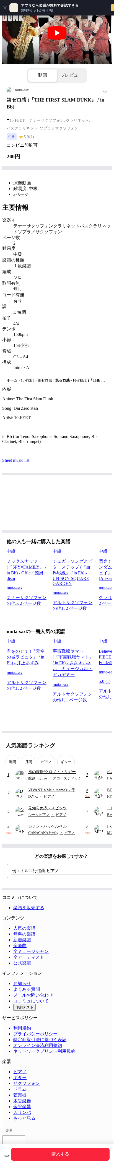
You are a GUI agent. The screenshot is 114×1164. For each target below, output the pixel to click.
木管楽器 (22, 1100)
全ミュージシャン (31, 951)
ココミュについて (31, 1001)
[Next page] (103, 745)
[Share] (105, 91)
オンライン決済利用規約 (37, 1045)
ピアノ (20, 1071)
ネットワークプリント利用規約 (44, 1051)
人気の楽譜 (24, 928)
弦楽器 (20, 1095)
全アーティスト (28, 957)
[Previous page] (94, 745)
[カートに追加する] (6, 1156)
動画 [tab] (42, 75)
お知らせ (22, 983)
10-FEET (27, 380)
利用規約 (22, 1028)
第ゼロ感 (45, 380)
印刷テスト (24, 1007)
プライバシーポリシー (35, 1033)
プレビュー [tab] (71, 75)
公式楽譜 (22, 963)
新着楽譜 (22, 939)
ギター (20, 1077)
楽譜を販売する (28, 907)
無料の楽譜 (24, 934)
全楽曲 (20, 945)
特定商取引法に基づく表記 (39, 1039)
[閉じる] (5, 7)
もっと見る (24, 1118)
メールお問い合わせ (33, 995)
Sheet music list (15, 460)
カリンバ (22, 1112)
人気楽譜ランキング (30, 745)
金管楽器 (22, 1106)
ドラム (20, 1089)
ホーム (12, 380)
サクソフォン (26, 1083)
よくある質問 (26, 989)
